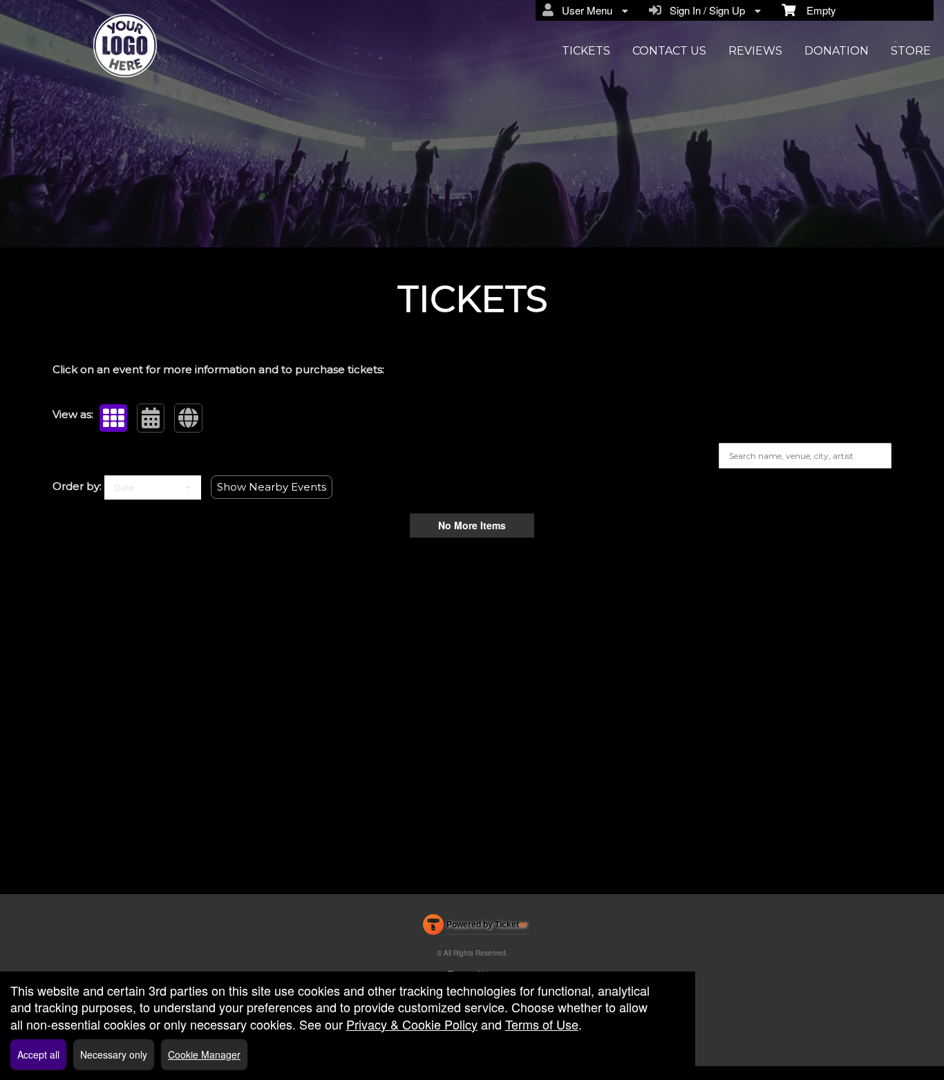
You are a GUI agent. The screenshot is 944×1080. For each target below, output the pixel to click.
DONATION (836, 50)
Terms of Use (541, 1024)
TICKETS (586, 50)
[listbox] (152, 487)
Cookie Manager (204, 1054)
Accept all (38, 1054)
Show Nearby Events (271, 486)
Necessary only (113, 1054)
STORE (911, 50)
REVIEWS (755, 50)
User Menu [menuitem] (584, 10)
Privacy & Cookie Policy (412, 1024)
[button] (113, 418)
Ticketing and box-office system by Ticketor (475, 927)
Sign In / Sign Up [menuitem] (704, 10)
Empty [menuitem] (815, 10)
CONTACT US (669, 50)
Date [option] (123, 487)
